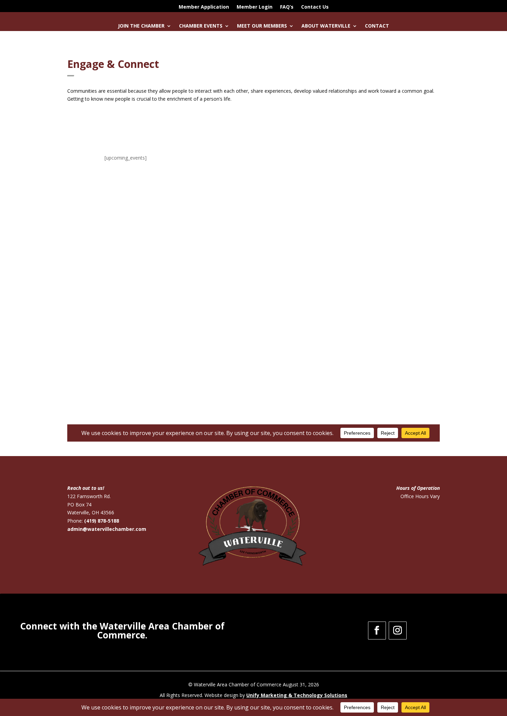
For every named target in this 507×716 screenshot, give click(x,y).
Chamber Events (200, 26)
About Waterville (325, 26)
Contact (377, 26)
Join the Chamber (141, 26)
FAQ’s (287, 7)
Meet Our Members (262, 26)
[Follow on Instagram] (398, 630)
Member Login (254, 7)
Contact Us (315, 7)
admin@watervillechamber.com (106, 529)
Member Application (204, 7)
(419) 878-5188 (101, 520)
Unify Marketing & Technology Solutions (296, 695)
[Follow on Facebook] (377, 630)
